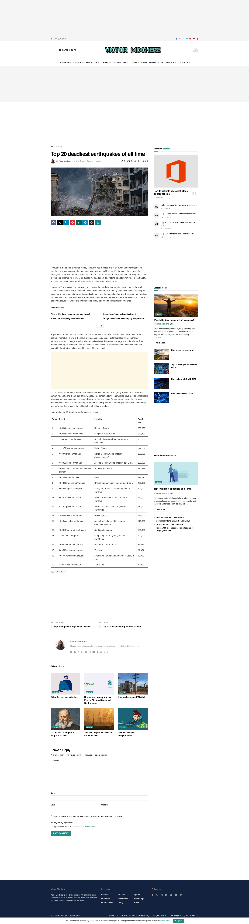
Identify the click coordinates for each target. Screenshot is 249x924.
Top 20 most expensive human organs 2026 (178, 213)
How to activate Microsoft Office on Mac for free (171, 192)
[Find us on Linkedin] (166, 894)
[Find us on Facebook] (176, 38)
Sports (184, 62)
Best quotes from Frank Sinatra (170, 517)
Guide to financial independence (126, 734)
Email (53, 804)
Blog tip (185, 915)
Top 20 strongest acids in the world (184, 366)
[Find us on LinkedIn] (187, 38)
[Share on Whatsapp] (79, 222)
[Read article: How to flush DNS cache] (161, 397)
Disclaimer (123, 915)
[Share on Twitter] (60, 222)
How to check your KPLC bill (131, 697)
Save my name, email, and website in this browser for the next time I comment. (87, 816)
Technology (119, 62)
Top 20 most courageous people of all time (62, 734)
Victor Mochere (65, 161)
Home (53, 146)
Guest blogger (174, 915)
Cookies (132, 915)
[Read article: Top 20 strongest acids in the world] (161, 368)
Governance (167, 62)
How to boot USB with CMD (183, 379)
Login (54, 38)
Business (64, 62)
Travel (105, 62)
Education (91, 62)
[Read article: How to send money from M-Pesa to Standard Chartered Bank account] (99, 683)
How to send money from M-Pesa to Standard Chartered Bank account (97, 700)
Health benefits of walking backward (119, 314)
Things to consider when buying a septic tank (123, 318)
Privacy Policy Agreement (62, 822)
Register (63, 38)
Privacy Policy (90, 826)
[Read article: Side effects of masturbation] (65, 683)
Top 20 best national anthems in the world (177, 233)
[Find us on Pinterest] (190, 38)
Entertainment (149, 62)
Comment (56, 760)
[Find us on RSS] (181, 894)
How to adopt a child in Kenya (169, 524)
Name (53, 793)
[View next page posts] (101, 326)
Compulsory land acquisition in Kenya (173, 520)
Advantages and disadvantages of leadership (179, 205)
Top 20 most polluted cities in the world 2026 (98, 734)
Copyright (155, 915)
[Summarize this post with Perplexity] (98, 222)
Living (134, 62)
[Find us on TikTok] (197, 38)
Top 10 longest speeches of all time (172, 488)
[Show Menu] (52, 50)
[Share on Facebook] (53, 222)
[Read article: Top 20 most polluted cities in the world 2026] (99, 719)
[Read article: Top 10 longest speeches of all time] (176, 473)
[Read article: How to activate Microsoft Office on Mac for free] (176, 171)
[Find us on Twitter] (180, 38)
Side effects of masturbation (64, 697)
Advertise (112, 915)
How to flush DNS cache (182, 393)
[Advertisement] (124, 18)
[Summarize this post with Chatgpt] (91, 222)
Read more (162, 342)
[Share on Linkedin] (66, 222)
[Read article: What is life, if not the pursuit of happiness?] (176, 305)
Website (104, 804)
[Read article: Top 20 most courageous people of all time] (65, 719)
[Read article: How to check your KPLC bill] (133, 683)
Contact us (194, 915)
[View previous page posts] (97, 326)
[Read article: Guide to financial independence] (133, 719)
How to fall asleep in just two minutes (67, 318)
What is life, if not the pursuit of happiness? (70, 314)
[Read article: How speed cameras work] (161, 354)
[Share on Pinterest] (72, 222)
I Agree (178, 920)
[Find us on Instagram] (183, 38)
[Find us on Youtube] (194, 38)
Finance (77, 62)
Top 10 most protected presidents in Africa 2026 (178, 223)
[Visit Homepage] (133, 50)
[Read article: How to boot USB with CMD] (161, 383)
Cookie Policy (164, 920)
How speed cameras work (183, 350)
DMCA (163, 915)
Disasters (60, 572)
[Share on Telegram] (85, 222)
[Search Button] (188, 50)
